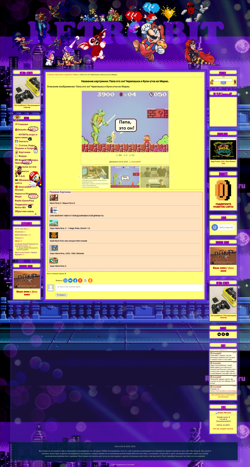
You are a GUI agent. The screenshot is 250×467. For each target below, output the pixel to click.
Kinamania (19, 232)
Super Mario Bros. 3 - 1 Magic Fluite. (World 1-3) (70, 228)
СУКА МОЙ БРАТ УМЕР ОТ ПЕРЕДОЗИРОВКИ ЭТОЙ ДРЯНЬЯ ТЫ (76, 216)
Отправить (61, 295)
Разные (18, 238)
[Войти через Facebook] (75, 280)
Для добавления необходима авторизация (223, 396)
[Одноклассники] (223, 334)
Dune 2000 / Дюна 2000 (26, 293)
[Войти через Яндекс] (80, 280)
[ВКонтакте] (219, 334)
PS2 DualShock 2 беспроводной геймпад (26, 106)
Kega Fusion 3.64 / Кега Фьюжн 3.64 (223, 162)
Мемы (17, 241)
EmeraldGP (136, 162)
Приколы (68, 75)
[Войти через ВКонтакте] (70, 280)
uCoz (137, 465)
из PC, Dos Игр (21, 229)
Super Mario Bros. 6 (58, 266)
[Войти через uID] (65, 280)
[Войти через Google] (85, 280)
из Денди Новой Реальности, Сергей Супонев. (26, 245)
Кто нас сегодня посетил (223, 429)
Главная (50, 75)
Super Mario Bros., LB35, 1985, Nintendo (67, 253)
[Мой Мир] (227, 334)
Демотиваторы (21, 235)
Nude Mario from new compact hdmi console (68, 241)
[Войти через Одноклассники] (90, 280)
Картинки (59, 75)
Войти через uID (226, 227)
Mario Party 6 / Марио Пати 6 (62, 203)
